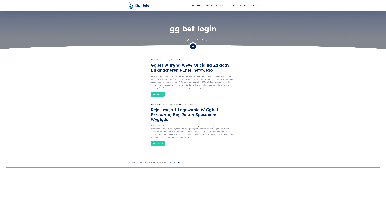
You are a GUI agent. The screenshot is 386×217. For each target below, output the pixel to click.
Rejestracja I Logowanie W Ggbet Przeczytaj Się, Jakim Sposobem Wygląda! (184, 114)
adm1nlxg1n (180, 60)
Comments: (191, 60)
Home (180, 40)
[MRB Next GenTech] (139, 5)
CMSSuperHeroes (175, 162)
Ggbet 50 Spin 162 (156, 60)
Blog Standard (189, 40)
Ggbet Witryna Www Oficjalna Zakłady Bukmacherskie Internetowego (190, 68)
